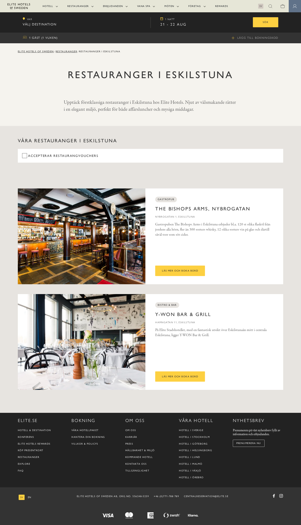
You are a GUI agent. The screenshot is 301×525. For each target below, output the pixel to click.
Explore (24, 463)
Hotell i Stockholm (194, 437)
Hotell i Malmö (190, 463)
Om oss (130, 430)
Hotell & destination (34, 430)
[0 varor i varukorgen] (282, 6)
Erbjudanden (113, 6)
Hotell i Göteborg (193, 443)
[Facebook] (274, 496)
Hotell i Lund (189, 457)
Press (129, 443)
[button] (270, 6)
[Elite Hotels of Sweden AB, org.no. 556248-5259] (19, 6)
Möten (169, 6)
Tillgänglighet (137, 470)
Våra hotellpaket (84, 430)
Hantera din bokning (88, 437)
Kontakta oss (136, 463)
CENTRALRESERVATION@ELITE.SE (206, 496)
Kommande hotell (139, 457)
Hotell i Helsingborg (195, 450)
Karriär (131, 437)
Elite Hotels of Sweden (36, 51)
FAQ (21, 470)
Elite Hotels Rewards (34, 443)
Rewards (221, 6)
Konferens (26, 437)
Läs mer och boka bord (180, 270)
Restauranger (78, 6)
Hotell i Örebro (191, 477)
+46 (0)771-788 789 (166, 496)
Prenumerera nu (248, 443)
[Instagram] (281, 496)
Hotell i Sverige (191, 430)
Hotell (48, 6)
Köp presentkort (30, 450)
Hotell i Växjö (190, 470)
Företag (194, 6)
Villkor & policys (84, 443)
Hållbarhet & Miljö (140, 450)
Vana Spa (143, 6)
